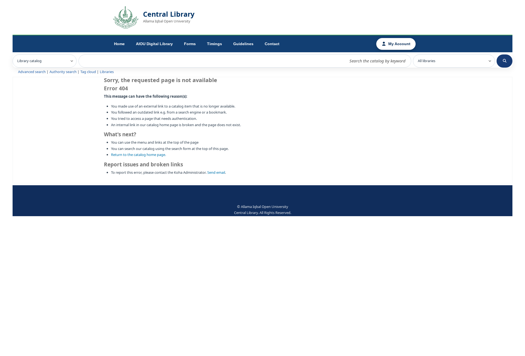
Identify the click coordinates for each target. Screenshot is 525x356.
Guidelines (243, 44)
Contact (272, 44)
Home (119, 44)
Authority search (63, 71)
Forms (190, 44)
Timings (214, 44)
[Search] (504, 61)
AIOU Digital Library (154, 44)
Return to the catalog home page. (138, 154)
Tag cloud (88, 71)
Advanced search (32, 71)
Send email (216, 172)
